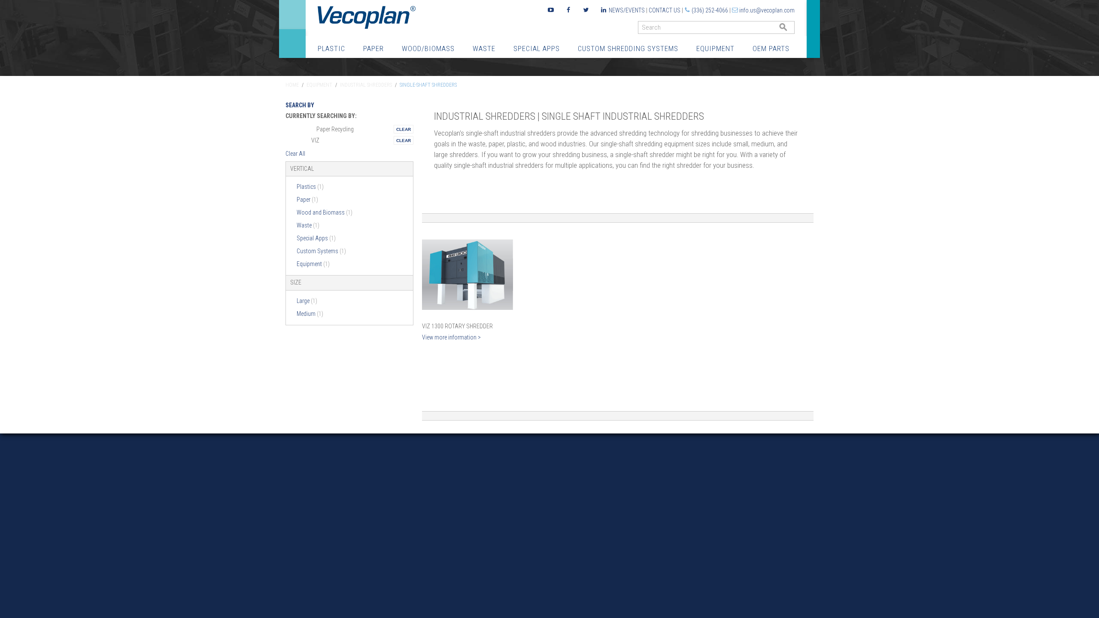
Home (292, 85)
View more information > (451, 337)
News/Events (627, 10)
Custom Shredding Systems (628, 48)
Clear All (295, 153)
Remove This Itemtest (403, 129)
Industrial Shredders (366, 85)
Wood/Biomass (428, 48)
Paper (373, 48)
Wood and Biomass (324, 212)
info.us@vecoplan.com (767, 10)
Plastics (310, 186)
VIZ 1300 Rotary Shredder (457, 326)
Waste (484, 48)
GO (791, 29)
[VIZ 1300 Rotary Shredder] (467, 275)
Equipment (715, 48)
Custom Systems (321, 251)
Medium (310, 313)
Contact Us (664, 10)
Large (307, 300)
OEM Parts (771, 48)
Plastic (331, 48)
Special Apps (536, 48)
